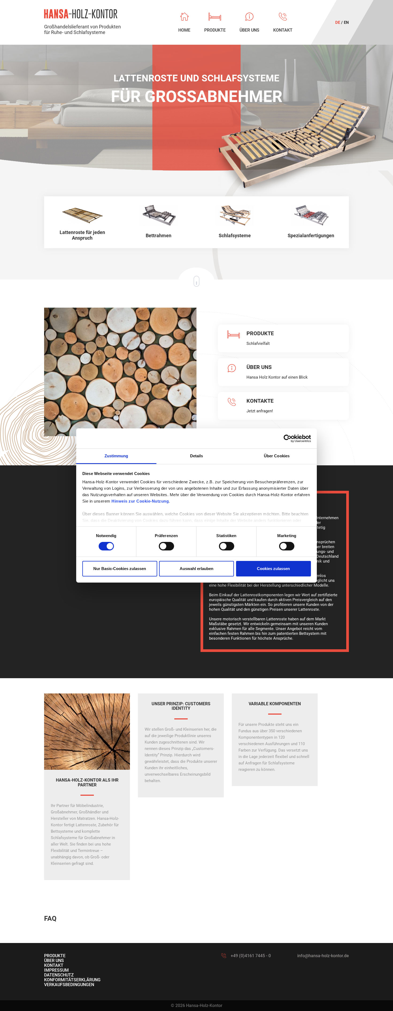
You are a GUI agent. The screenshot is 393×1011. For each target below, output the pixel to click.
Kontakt (53, 965)
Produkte (55, 955)
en (346, 22)
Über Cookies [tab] (277, 456)
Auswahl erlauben (196, 568)
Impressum (56, 970)
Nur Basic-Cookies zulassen (119, 568)
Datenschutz (59, 975)
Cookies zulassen (273, 568)
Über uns (54, 960)
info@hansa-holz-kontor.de (323, 955)
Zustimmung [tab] (116, 456)
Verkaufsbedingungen (69, 984)
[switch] (166, 546)
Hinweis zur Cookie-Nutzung (140, 501)
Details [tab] (196, 456)
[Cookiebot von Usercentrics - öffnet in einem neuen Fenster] (287, 438)
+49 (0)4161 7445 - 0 (251, 955)
